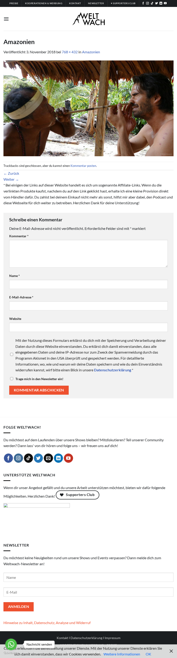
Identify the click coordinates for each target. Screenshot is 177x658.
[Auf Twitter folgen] (156, 3)
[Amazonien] (88, 107)
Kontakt (62, 638)
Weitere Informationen (121, 654)
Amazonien (91, 52)
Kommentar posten (83, 166)
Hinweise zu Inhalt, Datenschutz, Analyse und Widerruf (47, 622)
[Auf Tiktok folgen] (152, 3)
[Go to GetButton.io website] (11, 653)
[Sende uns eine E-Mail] (48, 458)
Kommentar (19, 236)
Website (15, 319)
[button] (6, 18)
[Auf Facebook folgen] (143, 3)
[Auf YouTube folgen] (165, 3)
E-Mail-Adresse (21, 297)
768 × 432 (70, 52)
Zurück (11, 173)
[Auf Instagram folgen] (147, 3)
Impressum (113, 638)
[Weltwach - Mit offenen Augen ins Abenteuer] (88, 19)
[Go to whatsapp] (11, 644)
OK (148, 654)
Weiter (11, 179)
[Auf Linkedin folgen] (160, 3)
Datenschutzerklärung (86, 638)
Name (14, 276)
